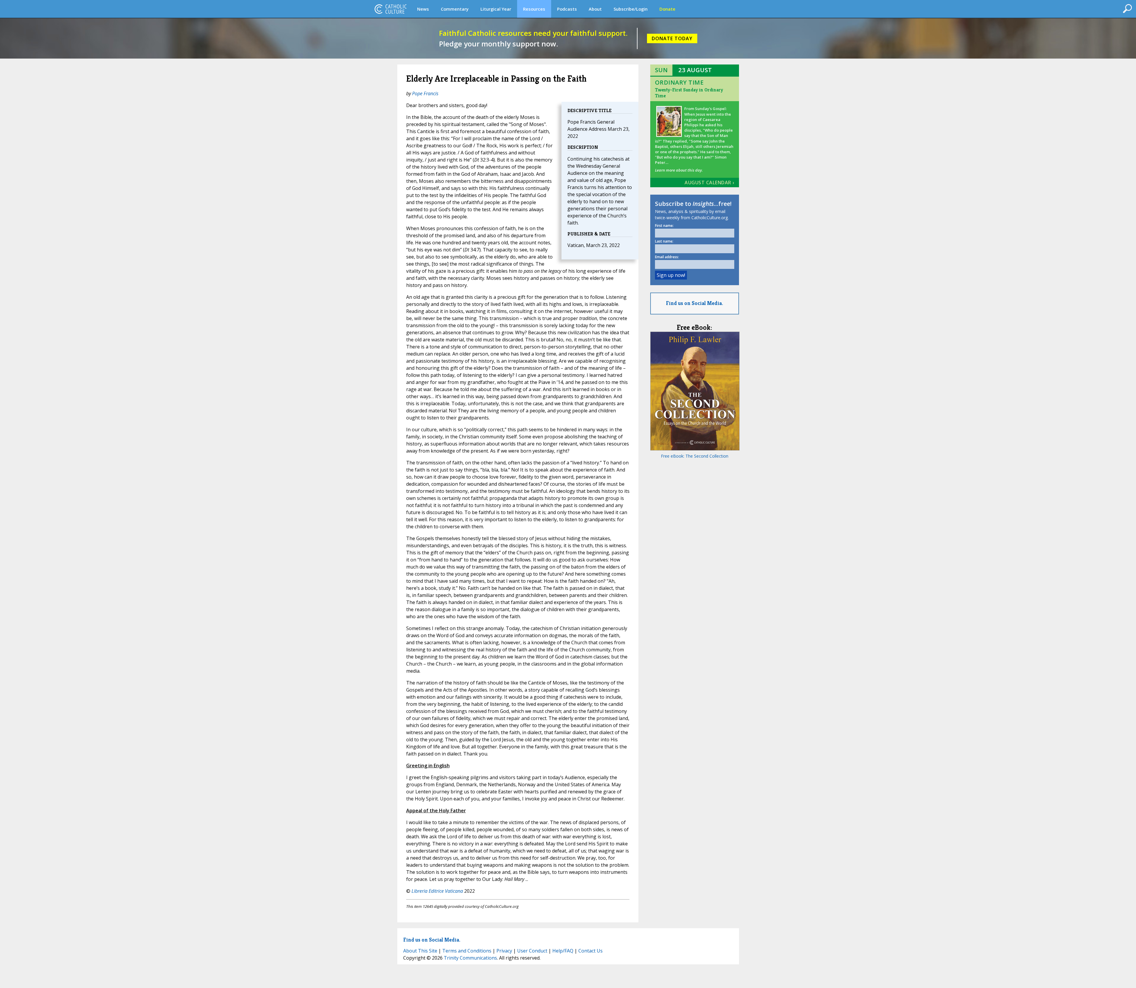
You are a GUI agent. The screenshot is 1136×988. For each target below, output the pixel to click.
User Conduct (532, 950)
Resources (534, 9)
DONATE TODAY (672, 38)
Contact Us (590, 950)
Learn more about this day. (679, 170)
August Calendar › (709, 182)
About (595, 9)
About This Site (420, 950)
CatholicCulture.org (390, 9)
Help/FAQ (562, 950)
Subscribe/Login (631, 9)
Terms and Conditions (466, 950)
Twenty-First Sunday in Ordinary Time (689, 93)
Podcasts (567, 9)
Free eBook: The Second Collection (694, 456)
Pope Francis (425, 93)
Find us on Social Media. (694, 303)
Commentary (455, 9)
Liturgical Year (495, 9)
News (423, 9)
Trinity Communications (470, 958)
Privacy (504, 950)
